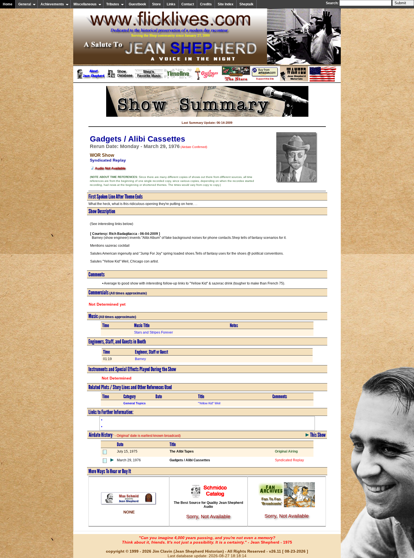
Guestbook (137, 4)
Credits (206, 4)
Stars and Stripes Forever (153, 332)
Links (171, 4)
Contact (187, 4)
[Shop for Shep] (236, 80)
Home (7, 4)
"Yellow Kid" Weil (209, 403)
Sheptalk (246, 4)
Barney (140, 359)
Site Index (225, 4)
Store (156, 4)
